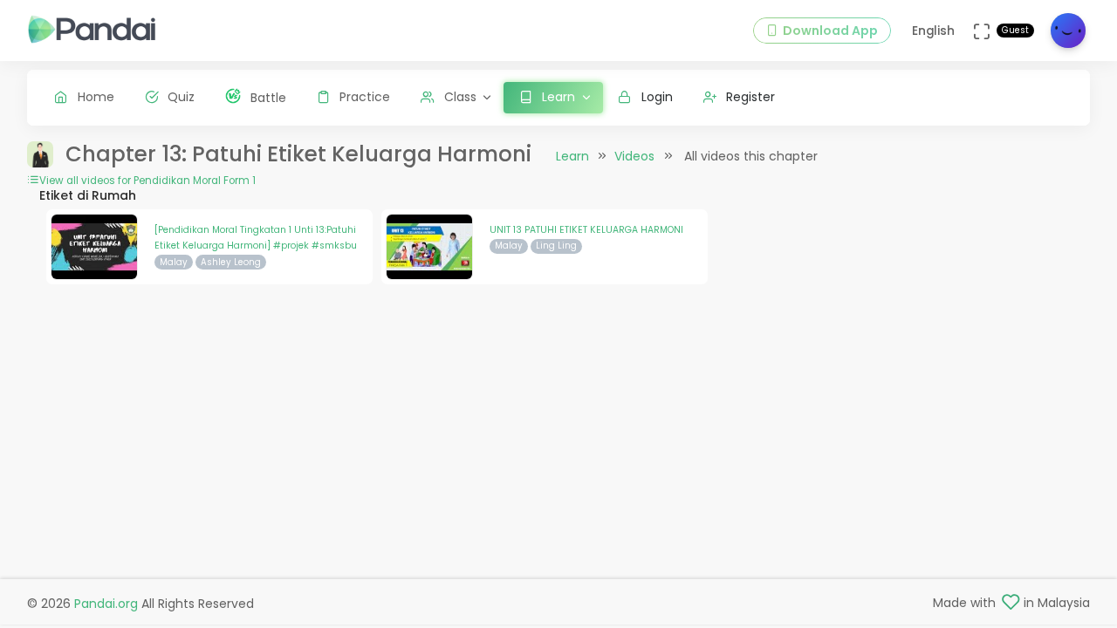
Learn (572, 156)
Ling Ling (556, 245)
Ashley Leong (231, 262)
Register (750, 97)
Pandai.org (106, 603)
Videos (634, 156)
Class (460, 97)
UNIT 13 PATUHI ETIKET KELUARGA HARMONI (586, 229)
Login (657, 97)
